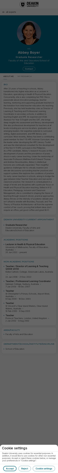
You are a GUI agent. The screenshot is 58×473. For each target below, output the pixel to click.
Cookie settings (44, 468)
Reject (24, 468)
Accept (10, 468)
